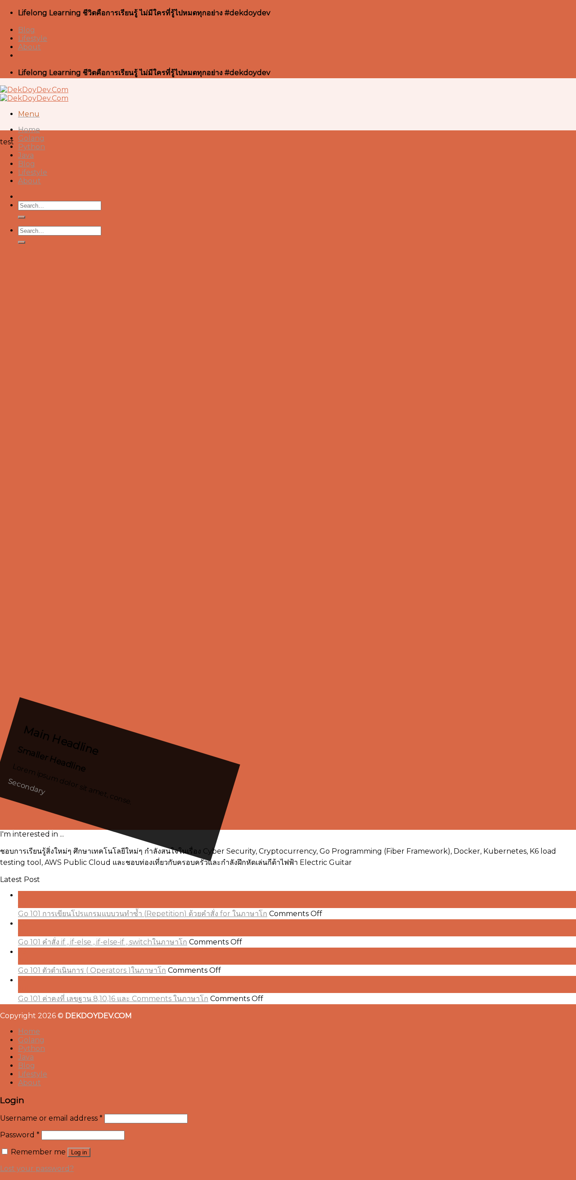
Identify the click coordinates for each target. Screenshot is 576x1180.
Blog (26, 30)
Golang (31, 138)
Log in (79, 1152)
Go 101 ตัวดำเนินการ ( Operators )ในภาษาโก (92, 970)
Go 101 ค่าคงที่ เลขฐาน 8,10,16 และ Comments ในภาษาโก (113, 998)
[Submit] (21, 217)
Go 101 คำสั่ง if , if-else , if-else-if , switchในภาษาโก (102, 942)
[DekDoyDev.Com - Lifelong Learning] (34, 93)
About (29, 47)
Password (20, 1135)
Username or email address (51, 1118)
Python (31, 146)
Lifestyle (32, 38)
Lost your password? (37, 1168)
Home (29, 129)
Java (26, 155)
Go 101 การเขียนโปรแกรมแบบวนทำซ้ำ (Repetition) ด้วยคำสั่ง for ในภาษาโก (142, 913)
